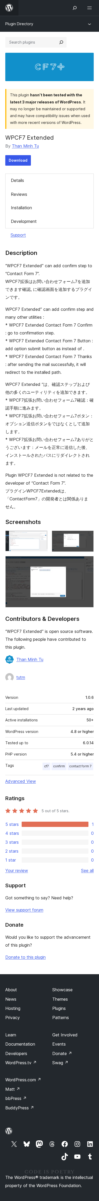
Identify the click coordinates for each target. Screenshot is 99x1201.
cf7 (46, 766)
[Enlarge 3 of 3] (86, 563)
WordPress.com (23, 1079)
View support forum (24, 909)
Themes (60, 999)
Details (17, 180)
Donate (62, 1053)
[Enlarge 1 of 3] (40, 537)
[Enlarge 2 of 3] (86, 537)
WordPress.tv (21, 1062)
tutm (20, 677)
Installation (21, 207)
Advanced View (20, 781)
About (11, 989)
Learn (10, 1034)
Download (18, 160)
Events (59, 1044)
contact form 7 (80, 766)
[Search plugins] (61, 42)
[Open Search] (74, 8)
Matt (12, 1089)
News (10, 999)
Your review (16, 870)
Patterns (60, 1017)
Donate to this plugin (25, 957)
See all (87, 870)
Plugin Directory (19, 24)
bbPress (16, 1098)
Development (24, 221)
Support (18, 235)
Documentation (20, 1044)
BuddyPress (19, 1107)
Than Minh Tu (25, 146)
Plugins (59, 1008)
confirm (59, 766)
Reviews (19, 194)
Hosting (12, 1008)
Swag (60, 1062)
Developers (16, 1053)
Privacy (12, 1017)
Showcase (62, 989)
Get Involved (65, 1034)
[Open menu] (90, 8)
